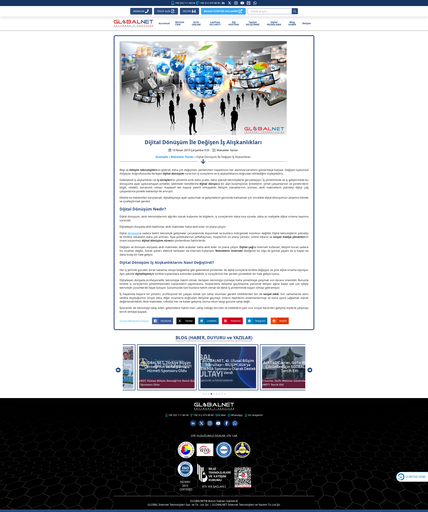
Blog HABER (292, 23)
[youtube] (242, 3)
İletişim (306, 23)
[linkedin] (223, 3)
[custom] (229, 3)
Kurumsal (164, 23)
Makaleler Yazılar (227, 150)
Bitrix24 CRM (179, 23)
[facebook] (226, 423)
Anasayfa (161, 157)
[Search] (295, 11)
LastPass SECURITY (215, 23)
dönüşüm (134, 233)
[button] (118, 370)
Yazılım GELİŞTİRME (252, 23)
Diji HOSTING (233, 23)
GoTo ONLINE (196, 23)
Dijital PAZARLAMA (274, 23)
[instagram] (236, 3)
